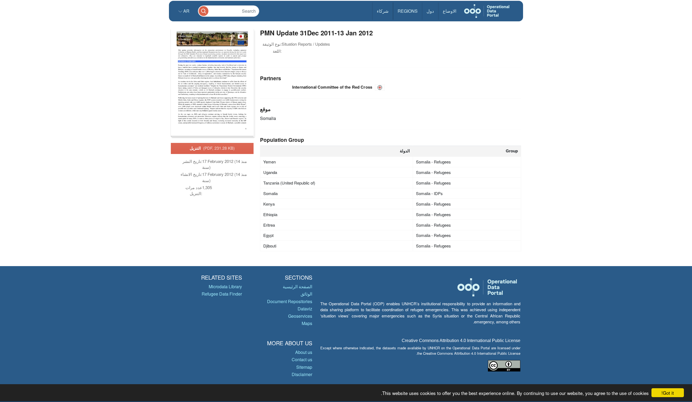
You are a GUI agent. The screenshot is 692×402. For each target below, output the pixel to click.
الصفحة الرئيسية (297, 286)
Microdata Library (225, 286)
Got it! (667, 392)
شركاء (382, 11)
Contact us (302, 359)
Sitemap (304, 367)
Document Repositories (289, 301)
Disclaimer (302, 374)
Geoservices (300, 316)
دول (430, 11)
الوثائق (306, 294)
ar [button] (185, 11)
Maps (307, 323)
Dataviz (305, 309)
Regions (408, 11)
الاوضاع (449, 11)
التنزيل (212, 148)
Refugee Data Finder (222, 294)
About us (303, 352)
